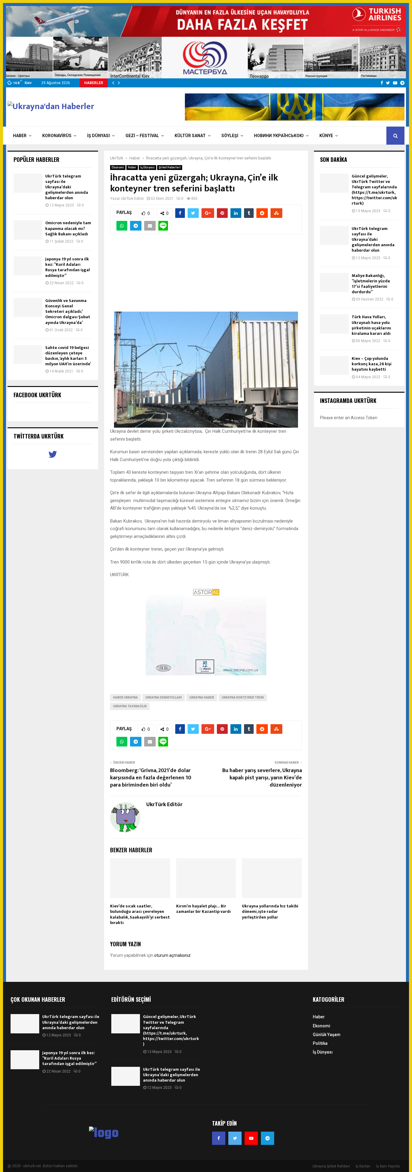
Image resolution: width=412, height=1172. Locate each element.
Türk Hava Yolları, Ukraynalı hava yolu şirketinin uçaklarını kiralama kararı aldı (371, 325)
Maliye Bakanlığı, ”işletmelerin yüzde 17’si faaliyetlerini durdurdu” (371, 284)
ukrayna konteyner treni (243, 697)
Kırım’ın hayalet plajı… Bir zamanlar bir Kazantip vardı (203, 909)
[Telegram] (267, 1138)
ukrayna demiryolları (163, 697)
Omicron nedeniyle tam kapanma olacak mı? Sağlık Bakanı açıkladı (68, 228)
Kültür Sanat (190, 135)
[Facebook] (218, 1138)
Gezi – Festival (142, 135)
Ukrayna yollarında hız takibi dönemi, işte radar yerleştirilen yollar (270, 911)
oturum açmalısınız (172, 955)
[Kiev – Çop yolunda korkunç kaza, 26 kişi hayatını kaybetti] (334, 365)
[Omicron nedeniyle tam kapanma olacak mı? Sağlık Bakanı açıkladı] (28, 229)
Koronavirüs (56, 135)
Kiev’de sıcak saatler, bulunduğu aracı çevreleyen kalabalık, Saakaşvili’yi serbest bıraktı (140, 914)
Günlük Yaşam (327, 1034)
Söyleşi (229, 135)
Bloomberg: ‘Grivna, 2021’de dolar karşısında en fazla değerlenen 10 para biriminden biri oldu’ (150, 778)
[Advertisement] (206, 276)
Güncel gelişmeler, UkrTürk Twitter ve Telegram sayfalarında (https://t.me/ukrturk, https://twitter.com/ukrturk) (374, 190)
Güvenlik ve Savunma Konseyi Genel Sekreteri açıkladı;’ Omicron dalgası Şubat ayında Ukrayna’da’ (67, 311)
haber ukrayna (125, 697)
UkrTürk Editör (132, 198)
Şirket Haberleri (170, 167)
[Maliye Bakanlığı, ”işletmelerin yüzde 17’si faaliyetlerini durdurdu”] (334, 282)
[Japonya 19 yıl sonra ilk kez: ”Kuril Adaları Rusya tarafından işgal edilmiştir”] (28, 265)
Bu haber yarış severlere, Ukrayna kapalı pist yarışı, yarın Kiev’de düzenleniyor (262, 778)
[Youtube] (251, 1138)
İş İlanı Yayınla (388, 1166)
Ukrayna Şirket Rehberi (331, 1166)
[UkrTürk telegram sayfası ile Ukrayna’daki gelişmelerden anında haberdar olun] (28, 183)
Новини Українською (279, 135)
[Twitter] (235, 1138)
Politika (320, 1043)
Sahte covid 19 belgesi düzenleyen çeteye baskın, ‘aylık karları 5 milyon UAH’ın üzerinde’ (68, 356)
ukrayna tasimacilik (130, 706)
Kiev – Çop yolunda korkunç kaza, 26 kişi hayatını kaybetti (371, 364)
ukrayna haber (201, 697)
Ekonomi (118, 167)
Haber (20, 135)
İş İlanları (363, 1166)
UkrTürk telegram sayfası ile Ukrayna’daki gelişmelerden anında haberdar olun (66, 187)
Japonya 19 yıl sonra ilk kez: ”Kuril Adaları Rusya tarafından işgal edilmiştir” (67, 267)
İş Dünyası (98, 135)
